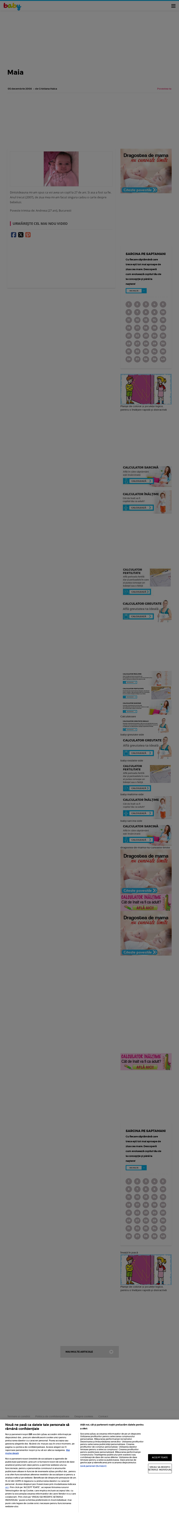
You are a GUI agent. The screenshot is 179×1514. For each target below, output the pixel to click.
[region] (89, 1467)
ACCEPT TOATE (160, 1457)
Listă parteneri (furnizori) (93, 1466)
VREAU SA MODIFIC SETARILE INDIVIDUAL (160, 1468)
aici (7, 1487)
